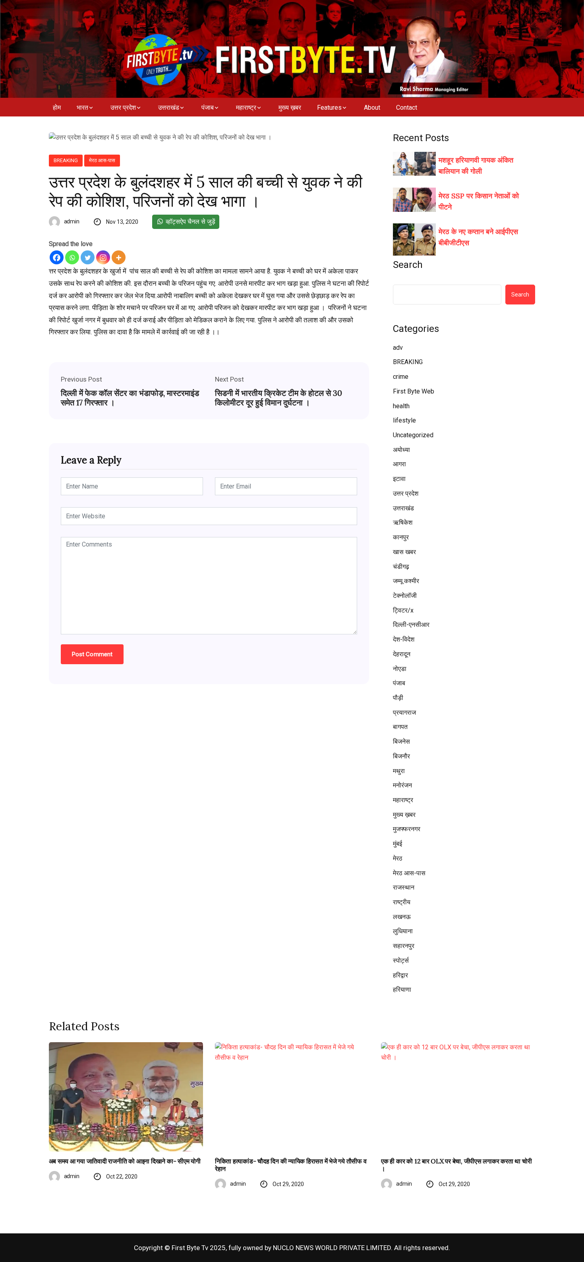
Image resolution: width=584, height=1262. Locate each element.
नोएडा (399, 669)
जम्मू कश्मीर (406, 581)
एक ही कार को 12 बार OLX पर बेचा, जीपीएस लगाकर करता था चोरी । (456, 1165)
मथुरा (399, 771)
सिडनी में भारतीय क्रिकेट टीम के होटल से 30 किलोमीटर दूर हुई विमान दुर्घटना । (278, 397)
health (401, 406)
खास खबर (404, 552)
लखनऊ (402, 917)
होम (57, 107)
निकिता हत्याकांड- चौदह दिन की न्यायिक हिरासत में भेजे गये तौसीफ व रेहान (291, 1165)
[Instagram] (103, 257)
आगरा (399, 464)
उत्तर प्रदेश (123, 107)
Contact (406, 107)
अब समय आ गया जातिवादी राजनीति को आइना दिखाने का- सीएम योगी (125, 1161)
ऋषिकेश (402, 522)
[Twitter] (88, 257)
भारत (82, 107)
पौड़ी (398, 698)
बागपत (400, 727)
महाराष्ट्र (246, 107)
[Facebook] (57, 257)
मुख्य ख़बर (289, 107)
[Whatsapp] (72, 257)
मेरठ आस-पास (102, 160)
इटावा (399, 479)
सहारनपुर (403, 946)
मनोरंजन (402, 785)
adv (398, 347)
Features (329, 107)
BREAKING (66, 160)
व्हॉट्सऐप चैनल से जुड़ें (189, 221)
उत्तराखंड (168, 107)
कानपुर (401, 537)
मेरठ (397, 858)
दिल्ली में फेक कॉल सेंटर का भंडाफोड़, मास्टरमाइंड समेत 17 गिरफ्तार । (130, 397)
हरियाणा (402, 989)
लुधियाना (403, 931)
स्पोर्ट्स (401, 960)
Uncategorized (413, 435)
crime (400, 376)
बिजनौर (401, 756)
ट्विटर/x (403, 610)
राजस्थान (403, 887)
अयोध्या (401, 450)
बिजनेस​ (401, 741)
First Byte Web (413, 391)
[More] (119, 257)
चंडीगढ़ (401, 566)
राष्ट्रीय (401, 902)
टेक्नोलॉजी (405, 595)
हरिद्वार (400, 975)
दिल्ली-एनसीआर (411, 624)
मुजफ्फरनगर (406, 829)
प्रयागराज (404, 712)
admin (72, 221)
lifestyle (404, 420)
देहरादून (401, 654)
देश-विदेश (403, 639)
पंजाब (207, 107)
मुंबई (397, 843)
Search (408, 264)
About (372, 107)
